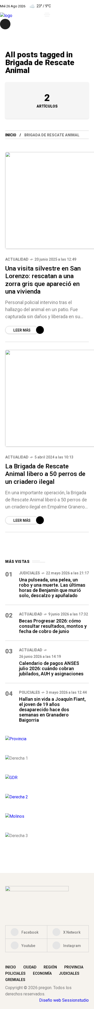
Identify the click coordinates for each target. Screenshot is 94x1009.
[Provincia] (47, 739)
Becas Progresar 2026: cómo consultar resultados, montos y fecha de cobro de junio (53, 626)
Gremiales (15, 980)
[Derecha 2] (47, 797)
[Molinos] (47, 816)
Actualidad (16, 259)
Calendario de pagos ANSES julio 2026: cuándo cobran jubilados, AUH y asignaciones (51, 668)
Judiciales (29, 573)
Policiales (29, 692)
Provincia (73, 967)
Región (50, 967)
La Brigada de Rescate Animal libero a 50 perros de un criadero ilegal (45, 474)
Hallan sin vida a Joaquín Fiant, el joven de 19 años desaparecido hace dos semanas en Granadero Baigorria (52, 709)
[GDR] (47, 778)
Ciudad (29, 967)
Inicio (10, 135)
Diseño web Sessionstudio (64, 1000)
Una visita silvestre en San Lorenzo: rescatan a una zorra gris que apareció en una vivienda (43, 280)
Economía (42, 973)
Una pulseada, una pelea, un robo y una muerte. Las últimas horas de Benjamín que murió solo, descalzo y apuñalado (52, 587)
